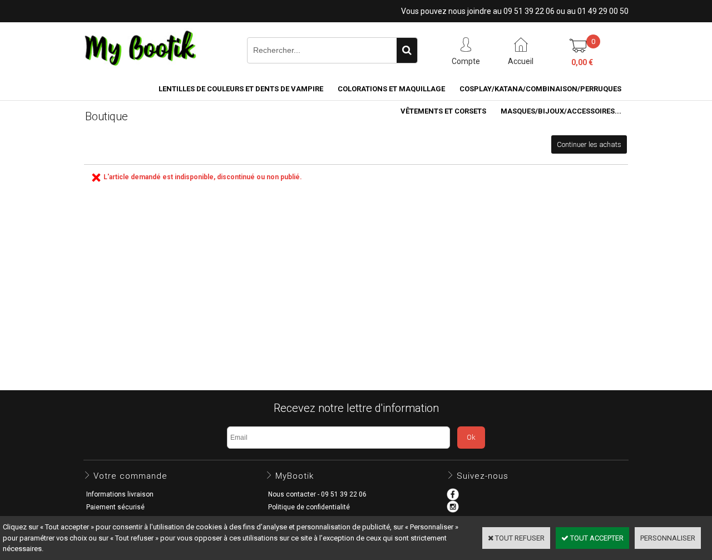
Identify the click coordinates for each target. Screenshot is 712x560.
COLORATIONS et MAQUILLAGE (391, 89)
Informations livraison (120, 494)
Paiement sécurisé (115, 507)
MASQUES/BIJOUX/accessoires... (561, 111)
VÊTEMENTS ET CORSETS (443, 111)
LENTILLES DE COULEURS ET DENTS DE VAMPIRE (241, 89)
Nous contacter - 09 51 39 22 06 (317, 494)
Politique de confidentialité (309, 507)
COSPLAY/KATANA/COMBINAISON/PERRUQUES (540, 89)
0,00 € (582, 62)
